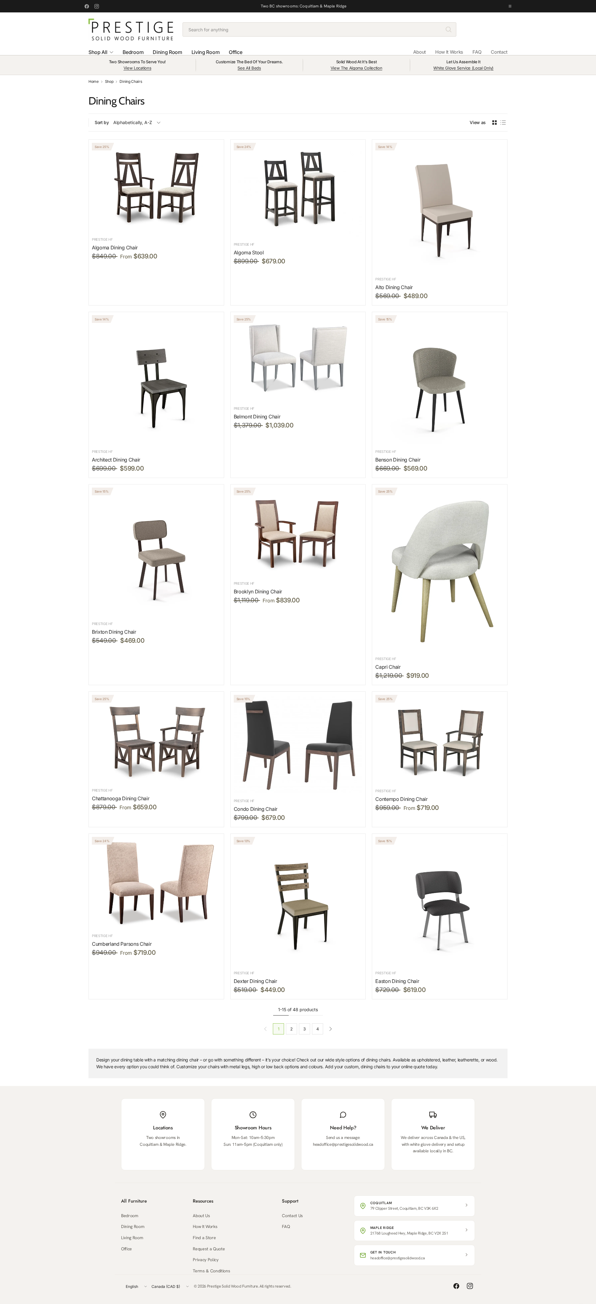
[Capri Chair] (439, 569)
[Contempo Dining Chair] (439, 739)
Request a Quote (209, 1249)
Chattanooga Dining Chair (120, 798)
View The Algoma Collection (356, 67)
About (419, 52)
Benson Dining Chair (397, 460)
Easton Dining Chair (397, 981)
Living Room (132, 1237)
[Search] (448, 29)
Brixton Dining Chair (114, 632)
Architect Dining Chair (116, 460)
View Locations (137, 67)
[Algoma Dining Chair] (156, 187)
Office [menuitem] (235, 52)
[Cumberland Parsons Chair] (156, 882)
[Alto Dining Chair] (439, 207)
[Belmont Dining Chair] (298, 358)
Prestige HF (102, 239)
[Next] (330, 1028)
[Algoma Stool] (298, 189)
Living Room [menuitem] (205, 52)
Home (93, 81)
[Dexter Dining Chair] (298, 901)
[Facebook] (86, 6)
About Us (201, 1215)
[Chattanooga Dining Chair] (156, 738)
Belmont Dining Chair (257, 416)
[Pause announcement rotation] (510, 6)
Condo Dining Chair (256, 809)
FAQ (476, 52)
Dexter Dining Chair (255, 981)
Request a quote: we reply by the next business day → (304, 6)
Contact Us (292, 1215)
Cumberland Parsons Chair (121, 944)
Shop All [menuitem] (97, 52)
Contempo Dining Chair (401, 799)
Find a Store (204, 1237)
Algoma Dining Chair (115, 247)
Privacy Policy (206, 1259)
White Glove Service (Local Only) (463, 67)
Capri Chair (387, 667)
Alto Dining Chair (394, 287)
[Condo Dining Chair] (298, 744)
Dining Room (132, 1226)
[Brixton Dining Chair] (156, 552)
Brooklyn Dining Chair (258, 591)
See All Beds (249, 67)
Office (126, 1249)
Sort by (102, 122)
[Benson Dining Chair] (439, 379)
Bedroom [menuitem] (133, 52)
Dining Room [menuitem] (167, 52)
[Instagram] (96, 6)
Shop (109, 81)
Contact (499, 52)
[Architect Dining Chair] (156, 379)
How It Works (449, 52)
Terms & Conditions (211, 1271)
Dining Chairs (131, 81)
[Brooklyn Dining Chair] (298, 532)
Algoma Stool (249, 252)
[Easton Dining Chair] (439, 901)
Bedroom (129, 1215)
